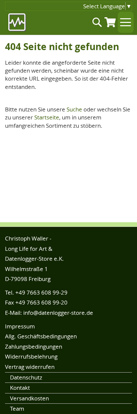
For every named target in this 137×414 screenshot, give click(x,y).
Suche (74, 109)
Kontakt (20, 387)
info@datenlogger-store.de (58, 312)
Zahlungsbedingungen (33, 346)
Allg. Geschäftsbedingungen (41, 336)
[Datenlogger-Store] (17, 22)
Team (17, 408)
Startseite (46, 117)
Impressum (20, 326)
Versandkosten (29, 398)
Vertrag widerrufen (30, 367)
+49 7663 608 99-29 (41, 292)
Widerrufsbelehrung (31, 356)
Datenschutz (26, 377)
